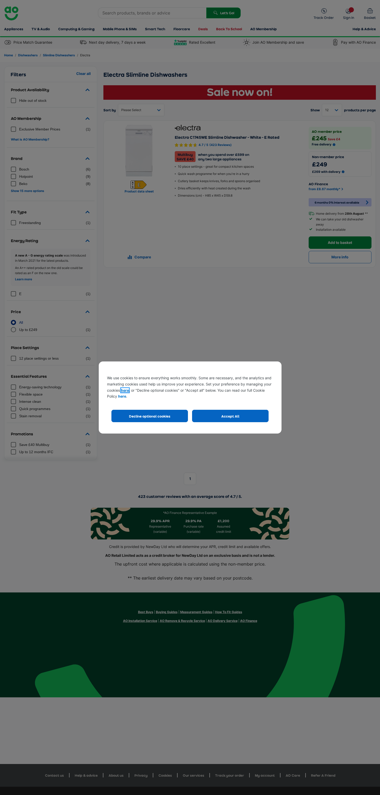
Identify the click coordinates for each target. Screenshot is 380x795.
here (125, 390)
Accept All (230, 416)
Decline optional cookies (149, 416)
